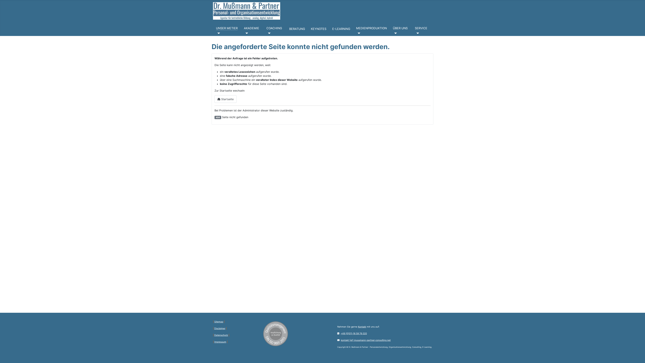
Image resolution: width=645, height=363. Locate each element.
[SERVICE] (417, 33)
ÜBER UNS (400, 28)
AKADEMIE (251, 28)
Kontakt (362, 326)
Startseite (227, 99)
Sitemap (218, 321)
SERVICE (421, 28)
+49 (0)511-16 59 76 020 (354, 333)
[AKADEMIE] (246, 33)
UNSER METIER (227, 28)
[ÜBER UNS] (395, 33)
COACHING (274, 28)
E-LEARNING (341, 29)
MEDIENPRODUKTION (371, 28)
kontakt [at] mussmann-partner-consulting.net (366, 340)
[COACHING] (268, 33)
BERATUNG (297, 29)
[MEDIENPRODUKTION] (358, 33)
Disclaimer (219, 328)
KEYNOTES (318, 29)
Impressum (220, 341)
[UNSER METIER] (218, 33)
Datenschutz (221, 335)
